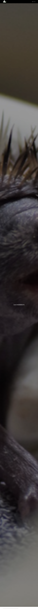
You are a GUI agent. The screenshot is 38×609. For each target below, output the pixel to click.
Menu (34, 1)
